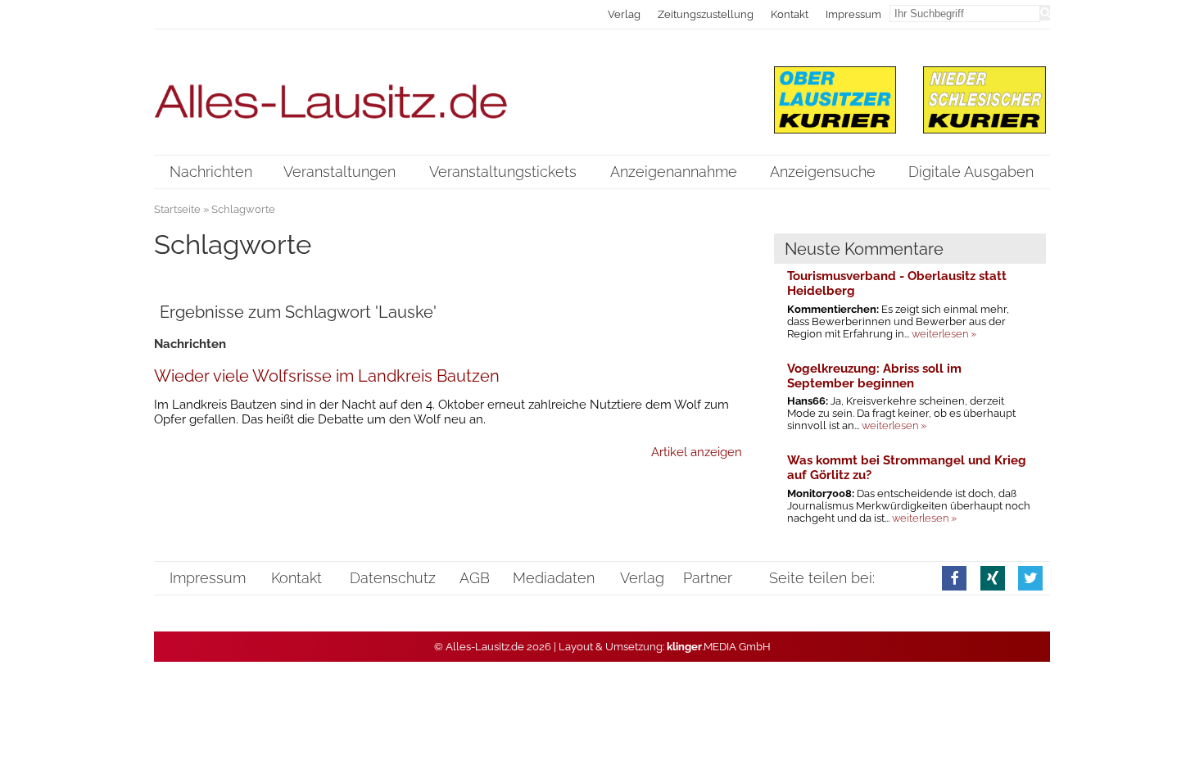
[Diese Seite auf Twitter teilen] (1030, 577)
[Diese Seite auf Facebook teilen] (954, 577)
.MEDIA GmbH (719, 646)
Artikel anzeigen (696, 452)
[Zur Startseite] (448, 91)
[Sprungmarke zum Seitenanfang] (1178, 736)
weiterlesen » (944, 334)
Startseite (177, 209)
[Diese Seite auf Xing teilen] (992, 577)
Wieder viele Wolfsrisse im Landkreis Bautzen (327, 376)
